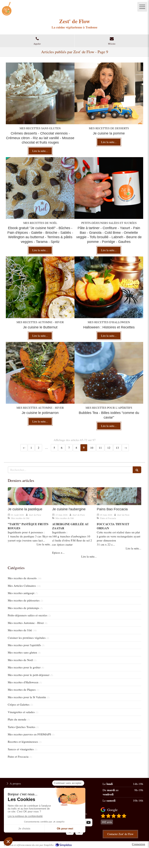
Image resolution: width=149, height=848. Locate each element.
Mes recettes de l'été (20, 630)
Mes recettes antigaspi (21, 593)
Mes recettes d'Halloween (23, 682)
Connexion (138, 844)
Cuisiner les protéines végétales (27, 638)
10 (91, 448)
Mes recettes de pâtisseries (24, 600)
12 (108, 448)
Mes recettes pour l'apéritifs (24, 645)
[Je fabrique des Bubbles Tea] (108, 373)
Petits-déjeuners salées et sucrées (27, 615)
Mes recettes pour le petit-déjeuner (28, 675)
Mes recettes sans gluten (22, 652)
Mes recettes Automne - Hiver (26, 623)
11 (100, 448)
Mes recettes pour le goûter (24, 667)
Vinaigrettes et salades (21, 712)
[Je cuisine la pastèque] (30, 496)
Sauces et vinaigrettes (21, 749)
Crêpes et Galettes (18, 704)
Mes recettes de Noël (20, 660)
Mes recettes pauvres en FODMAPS (29, 734)
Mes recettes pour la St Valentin (27, 697)
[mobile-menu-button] (142, 7)
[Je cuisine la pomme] (108, 93)
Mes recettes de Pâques (22, 689)
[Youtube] (88, 822)
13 (117, 448)
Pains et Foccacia (18, 756)
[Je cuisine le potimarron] (40, 373)
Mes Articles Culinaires (22, 586)
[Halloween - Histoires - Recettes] (108, 287)
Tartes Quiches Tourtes (21, 727)
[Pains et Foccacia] (119, 496)
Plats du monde (17, 719)
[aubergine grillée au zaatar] (74, 496)
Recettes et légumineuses (23, 741)
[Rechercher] (137, 469)
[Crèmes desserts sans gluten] (40, 93)
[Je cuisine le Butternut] (40, 287)
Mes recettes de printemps (23, 608)
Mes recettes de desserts (22, 578)
